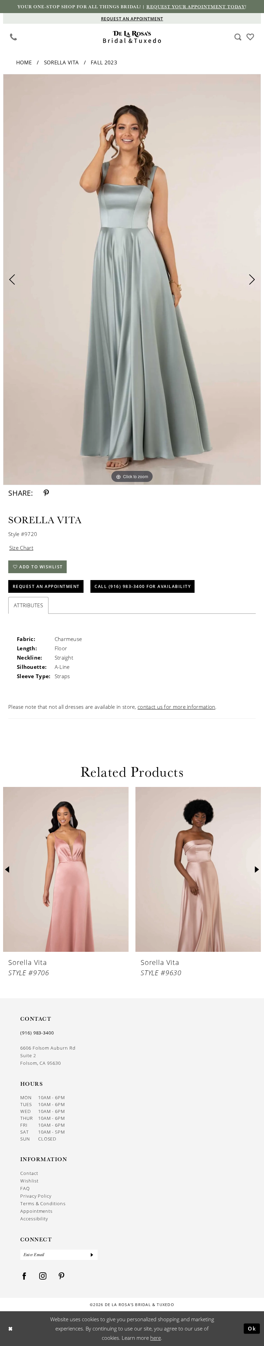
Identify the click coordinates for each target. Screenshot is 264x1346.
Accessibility (34, 1218)
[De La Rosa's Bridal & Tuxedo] (132, 37)
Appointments (36, 1211)
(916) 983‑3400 (37, 1033)
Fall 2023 (104, 62)
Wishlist (29, 1181)
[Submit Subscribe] (92, 1255)
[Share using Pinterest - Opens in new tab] (46, 493)
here (155, 1337)
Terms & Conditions (43, 1203)
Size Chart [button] (21, 547)
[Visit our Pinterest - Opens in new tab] (61, 1276)
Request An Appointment (46, 586)
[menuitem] (14, 36)
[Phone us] (14, 36)
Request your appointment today (195, 6)
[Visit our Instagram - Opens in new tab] (43, 1276)
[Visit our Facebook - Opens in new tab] (24, 1276)
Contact (29, 1173)
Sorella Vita (61, 62)
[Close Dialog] (10, 1329)
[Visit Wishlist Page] (250, 36)
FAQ (25, 1188)
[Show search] (238, 36)
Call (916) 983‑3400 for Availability (143, 586)
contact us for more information (176, 706)
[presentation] (66, 869)
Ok (252, 1328)
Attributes (28, 605)
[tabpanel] (132, 279)
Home (24, 62)
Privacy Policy (36, 1196)
